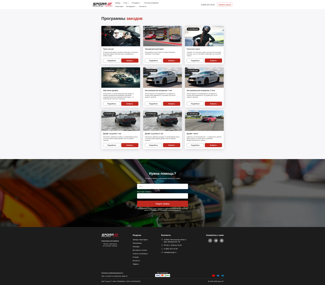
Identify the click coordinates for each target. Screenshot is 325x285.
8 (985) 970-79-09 (208, 5)
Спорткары (119, 6)
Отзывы (136, 257)
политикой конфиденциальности (170, 210)
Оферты (136, 264)
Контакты (142, 6)
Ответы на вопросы (140, 254)
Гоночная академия (151, 3)
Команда (136, 246)
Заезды (117, 3)
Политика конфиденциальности (112, 273)
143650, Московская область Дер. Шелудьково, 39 (175, 241)
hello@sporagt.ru (170, 252)
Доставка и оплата (140, 250)
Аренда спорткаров (140, 240)
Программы (137, 243)
